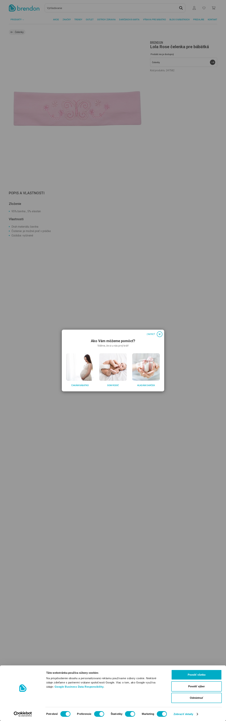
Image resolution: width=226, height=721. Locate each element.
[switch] (99, 714)
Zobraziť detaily (183, 714)
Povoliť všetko (197, 674)
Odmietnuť (196, 697)
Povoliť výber (196, 686)
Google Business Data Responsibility (79, 686)
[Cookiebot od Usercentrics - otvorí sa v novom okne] (22, 714)
